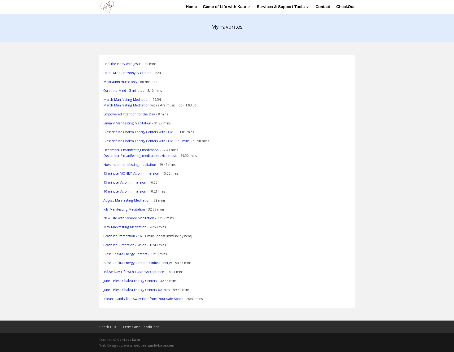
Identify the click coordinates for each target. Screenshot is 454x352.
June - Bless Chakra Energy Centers (130, 280)
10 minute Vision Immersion (124, 191)
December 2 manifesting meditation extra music (140, 155)
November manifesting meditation (129, 164)
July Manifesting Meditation (124, 209)
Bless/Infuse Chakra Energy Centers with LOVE (139, 132)
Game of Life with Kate (224, 7)
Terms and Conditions (140, 327)
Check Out (107, 327)
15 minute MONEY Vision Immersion (131, 173)
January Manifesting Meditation (127, 123)
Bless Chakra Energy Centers (125, 254)
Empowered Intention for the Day (129, 114)
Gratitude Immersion (119, 236)
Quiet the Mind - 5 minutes (123, 90)
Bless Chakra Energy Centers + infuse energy (137, 262)
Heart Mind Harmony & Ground (127, 72)
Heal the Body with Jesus (122, 64)
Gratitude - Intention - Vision (124, 245)
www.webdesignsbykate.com (149, 345)
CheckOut (345, 7)
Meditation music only (120, 81)
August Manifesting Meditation (126, 200)
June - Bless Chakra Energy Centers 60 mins (136, 289)
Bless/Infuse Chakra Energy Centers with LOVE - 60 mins (146, 141)
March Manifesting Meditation (126, 99)
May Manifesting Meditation (124, 227)
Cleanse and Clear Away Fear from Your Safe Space (143, 298)
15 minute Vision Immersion (124, 182)
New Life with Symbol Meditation (128, 218)
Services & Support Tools (281, 7)
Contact (322, 7)
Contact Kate (128, 339)
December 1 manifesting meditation (131, 150)
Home (191, 7)
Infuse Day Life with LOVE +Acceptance (133, 271)
